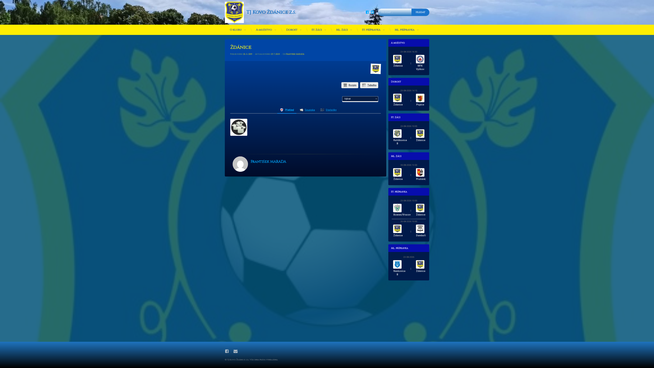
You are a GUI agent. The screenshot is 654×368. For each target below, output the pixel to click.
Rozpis (352, 85)
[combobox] (360, 98)
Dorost (291, 30)
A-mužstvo (264, 30)
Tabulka (371, 85)
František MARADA (295, 54)
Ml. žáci (342, 30)
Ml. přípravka (405, 30)
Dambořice (422, 235)
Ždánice (398, 65)
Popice (420, 104)
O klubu (236, 30)
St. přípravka (371, 30)
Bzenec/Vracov (402, 214)
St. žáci (317, 30)
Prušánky (421, 179)
